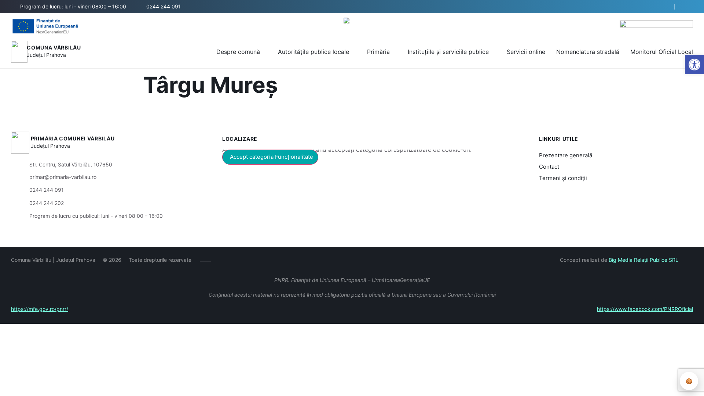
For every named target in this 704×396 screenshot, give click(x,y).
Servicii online (526, 51)
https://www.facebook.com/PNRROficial (645, 309)
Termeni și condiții (563, 178)
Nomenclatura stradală (587, 51)
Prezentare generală (565, 155)
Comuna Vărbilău (54, 47)
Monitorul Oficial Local (661, 51)
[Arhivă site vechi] (688, 7)
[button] (662, 7)
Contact (549, 166)
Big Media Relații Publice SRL (643, 260)
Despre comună (238, 51)
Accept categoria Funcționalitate (271, 156)
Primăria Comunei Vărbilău (73, 138)
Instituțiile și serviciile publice (448, 51)
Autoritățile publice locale (313, 51)
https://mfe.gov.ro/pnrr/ (39, 309)
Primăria (378, 51)
